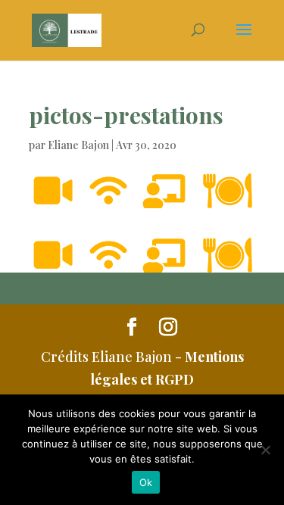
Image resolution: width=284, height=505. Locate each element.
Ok (146, 482)
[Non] (265, 449)
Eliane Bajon (78, 145)
